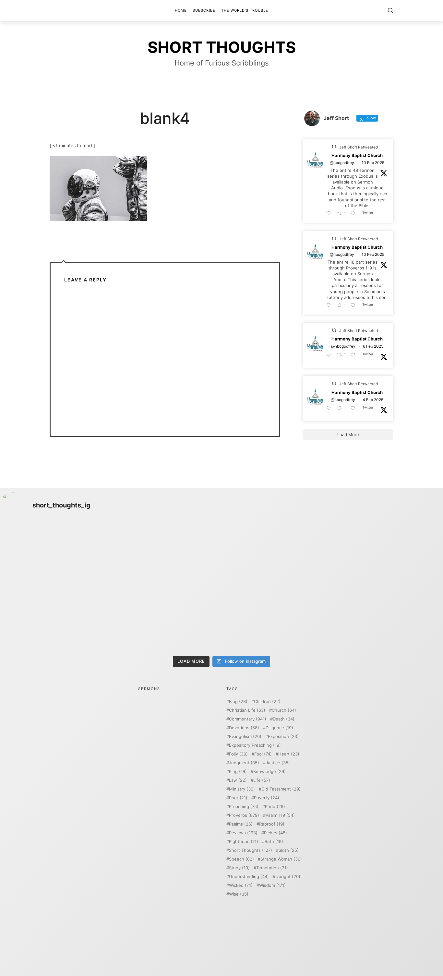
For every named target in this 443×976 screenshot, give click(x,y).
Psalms (241, 824)
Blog (238, 701)
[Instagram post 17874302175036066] (389, 556)
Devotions (244, 728)
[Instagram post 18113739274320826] (277, 620)
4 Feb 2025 (373, 399)
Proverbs (244, 815)
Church (284, 710)
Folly (238, 754)
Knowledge (269, 771)
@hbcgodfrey (342, 163)
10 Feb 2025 (373, 163)
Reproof (271, 824)
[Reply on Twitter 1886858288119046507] (330, 408)
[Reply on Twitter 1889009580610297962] (330, 213)
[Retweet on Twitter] (334, 146)
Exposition (283, 736)
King (238, 771)
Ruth (274, 841)
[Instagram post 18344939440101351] (54, 620)
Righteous (243, 841)
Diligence (279, 728)
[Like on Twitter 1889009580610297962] (355, 213)
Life (261, 780)
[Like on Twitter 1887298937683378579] (355, 355)
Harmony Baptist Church (357, 155)
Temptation (272, 868)
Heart (288, 754)
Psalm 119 (280, 815)
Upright (287, 877)
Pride (275, 806)
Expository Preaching (255, 745)
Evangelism (245, 736)
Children (267, 701)
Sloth (289, 850)
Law (238, 780)
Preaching (243, 806)
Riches (275, 833)
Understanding (249, 877)
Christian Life (247, 710)
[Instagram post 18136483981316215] (166, 620)
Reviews (243, 833)
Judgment (244, 763)
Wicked (241, 885)
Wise (238, 894)
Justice (278, 763)
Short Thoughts (250, 850)
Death (283, 719)
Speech (241, 859)
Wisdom (272, 885)
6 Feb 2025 (373, 346)
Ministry (242, 789)
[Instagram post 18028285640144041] (54, 556)
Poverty (266, 798)
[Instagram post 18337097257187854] (166, 556)
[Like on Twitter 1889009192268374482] (355, 305)
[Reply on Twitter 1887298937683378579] (330, 355)
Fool (263, 754)
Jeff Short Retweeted (358, 147)
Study (239, 868)
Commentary (247, 719)
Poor (238, 798)
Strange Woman (281, 859)
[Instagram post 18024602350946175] (277, 556)
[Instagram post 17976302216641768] (389, 620)
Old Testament (281, 789)
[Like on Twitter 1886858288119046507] (355, 408)
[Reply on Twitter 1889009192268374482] (330, 305)
